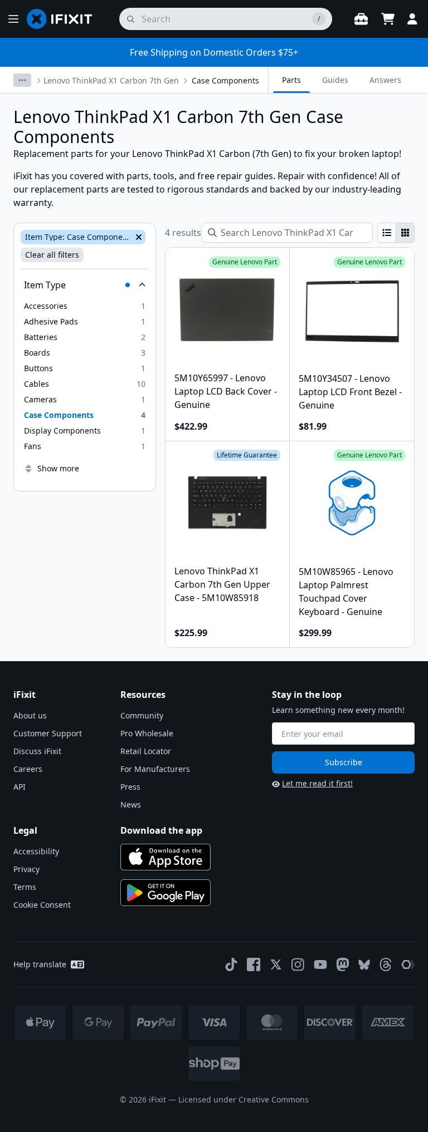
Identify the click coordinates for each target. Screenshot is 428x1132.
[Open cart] (388, 19)
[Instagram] (298, 964)
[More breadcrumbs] (22, 80)
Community (141, 715)
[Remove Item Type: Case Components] (137, 237)
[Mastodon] (342, 964)
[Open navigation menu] (13, 19)
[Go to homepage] (64, 19)
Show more (58, 468)
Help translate (39, 964)
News (130, 804)
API (19, 786)
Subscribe (343, 762)
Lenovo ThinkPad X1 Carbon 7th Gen (111, 80)
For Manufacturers (155, 769)
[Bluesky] (364, 965)
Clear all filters (52, 254)
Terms (24, 887)
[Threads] (385, 964)
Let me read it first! (317, 783)
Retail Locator (145, 751)
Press (130, 786)
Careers (27, 769)
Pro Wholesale (146, 733)
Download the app (161, 830)
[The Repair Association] (408, 964)
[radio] (386, 233)
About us (30, 715)
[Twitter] (276, 964)
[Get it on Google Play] (165, 892)
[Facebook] (253, 964)
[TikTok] (231, 964)
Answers (385, 80)
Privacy (26, 869)
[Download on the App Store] (165, 857)
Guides (335, 80)
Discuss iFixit (37, 751)
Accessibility (36, 851)
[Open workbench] (361, 19)
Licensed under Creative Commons (243, 1099)
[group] (396, 233)
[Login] (412, 19)
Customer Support (47, 733)
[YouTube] (320, 964)
